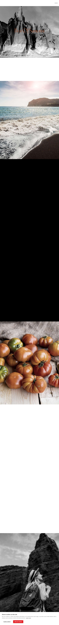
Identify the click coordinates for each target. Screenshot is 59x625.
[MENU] (56, 3)
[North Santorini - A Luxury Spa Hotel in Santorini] (5, 3)
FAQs (51, 6)
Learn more (28, 618)
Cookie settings (7, 621)
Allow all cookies (18, 621)
